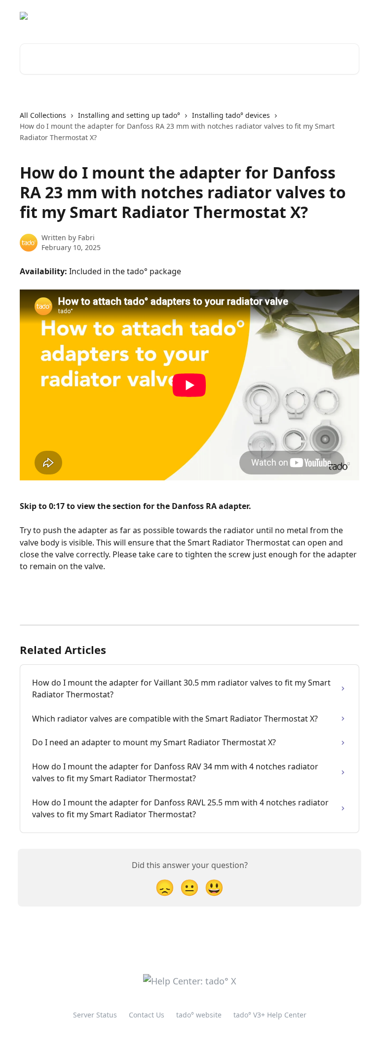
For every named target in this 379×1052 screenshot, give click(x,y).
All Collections (43, 115)
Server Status (95, 1014)
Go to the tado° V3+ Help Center (189, 15)
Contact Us (146, 1014)
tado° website (279, 15)
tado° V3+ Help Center (269, 1014)
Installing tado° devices (231, 115)
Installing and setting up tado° (129, 115)
